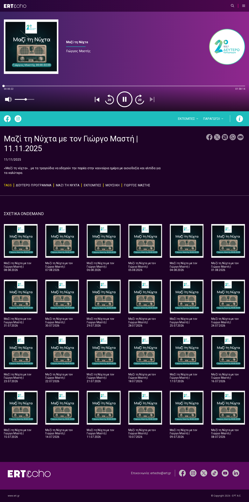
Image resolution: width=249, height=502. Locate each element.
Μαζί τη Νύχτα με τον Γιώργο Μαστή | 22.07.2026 (59, 378)
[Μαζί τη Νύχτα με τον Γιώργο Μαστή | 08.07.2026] (228, 407)
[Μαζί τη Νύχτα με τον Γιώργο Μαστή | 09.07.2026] (186, 407)
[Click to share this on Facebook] (209, 137)
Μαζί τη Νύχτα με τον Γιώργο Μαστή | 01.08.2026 (225, 267)
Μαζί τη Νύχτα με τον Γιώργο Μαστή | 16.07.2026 (225, 378)
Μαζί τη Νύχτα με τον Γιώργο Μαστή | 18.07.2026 (142, 378)
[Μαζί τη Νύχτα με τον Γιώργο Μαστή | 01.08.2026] (228, 241)
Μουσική (112, 185)
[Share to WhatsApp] (233, 137)
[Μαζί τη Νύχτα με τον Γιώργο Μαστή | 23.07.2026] (21, 352)
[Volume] (8, 99)
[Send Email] (240, 137)
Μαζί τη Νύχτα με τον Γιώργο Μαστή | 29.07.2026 (100, 322)
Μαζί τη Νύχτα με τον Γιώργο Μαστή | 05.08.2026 (142, 267)
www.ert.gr (13, 495)
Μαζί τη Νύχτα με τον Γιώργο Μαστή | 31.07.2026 (17, 322)
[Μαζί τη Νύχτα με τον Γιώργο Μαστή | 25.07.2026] (186, 296)
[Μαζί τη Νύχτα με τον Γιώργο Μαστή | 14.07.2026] (62, 407)
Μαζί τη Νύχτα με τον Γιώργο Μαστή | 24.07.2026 (225, 322)
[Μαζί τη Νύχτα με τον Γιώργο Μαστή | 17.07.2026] (186, 352)
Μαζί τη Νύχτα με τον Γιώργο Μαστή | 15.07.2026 (17, 433)
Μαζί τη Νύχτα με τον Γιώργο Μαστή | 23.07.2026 (17, 378)
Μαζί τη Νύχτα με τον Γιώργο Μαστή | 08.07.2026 (225, 433)
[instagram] (193, 473)
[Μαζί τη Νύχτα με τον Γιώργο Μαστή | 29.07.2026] (103, 296)
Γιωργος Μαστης (137, 185)
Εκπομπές (92, 185)
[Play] (125, 99)
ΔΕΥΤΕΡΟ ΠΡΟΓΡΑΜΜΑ (34, 185)
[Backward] (109, 99)
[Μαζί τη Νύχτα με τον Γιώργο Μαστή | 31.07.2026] (21, 296)
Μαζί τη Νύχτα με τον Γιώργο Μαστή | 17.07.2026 (183, 378)
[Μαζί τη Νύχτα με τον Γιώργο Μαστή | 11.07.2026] (103, 407)
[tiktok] (214, 473)
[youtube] (225, 473)
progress (10, 88)
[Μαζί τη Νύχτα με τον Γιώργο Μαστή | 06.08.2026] (103, 241)
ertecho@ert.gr (160, 473)
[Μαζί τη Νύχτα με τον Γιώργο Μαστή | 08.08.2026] (21, 241)
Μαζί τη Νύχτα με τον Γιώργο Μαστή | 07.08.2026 (59, 267)
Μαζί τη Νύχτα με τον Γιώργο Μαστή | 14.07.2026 (59, 433)
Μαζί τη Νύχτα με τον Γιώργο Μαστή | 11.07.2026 (100, 433)
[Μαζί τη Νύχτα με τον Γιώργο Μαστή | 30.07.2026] (62, 296)
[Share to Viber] (225, 137)
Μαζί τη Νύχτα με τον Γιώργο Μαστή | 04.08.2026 (183, 267)
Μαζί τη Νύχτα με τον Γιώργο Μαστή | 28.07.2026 (142, 322)
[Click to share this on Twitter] (217, 137)
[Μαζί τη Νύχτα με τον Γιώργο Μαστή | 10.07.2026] (145, 407)
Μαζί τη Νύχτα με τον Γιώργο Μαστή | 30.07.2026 (59, 322)
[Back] (97, 99)
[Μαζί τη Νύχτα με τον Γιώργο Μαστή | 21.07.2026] (103, 352)
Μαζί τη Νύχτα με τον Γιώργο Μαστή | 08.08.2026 (17, 267)
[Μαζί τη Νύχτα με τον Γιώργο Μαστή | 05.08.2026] (145, 241)
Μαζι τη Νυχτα (68, 185)
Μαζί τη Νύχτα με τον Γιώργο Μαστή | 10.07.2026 (142, 433)
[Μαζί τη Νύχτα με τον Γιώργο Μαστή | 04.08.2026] (186, 241)
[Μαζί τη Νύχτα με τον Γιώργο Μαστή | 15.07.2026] (21, 407)
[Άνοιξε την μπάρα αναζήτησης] (232, 5)
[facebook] (182, 473)
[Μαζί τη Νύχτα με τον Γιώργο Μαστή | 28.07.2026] (145, 296)
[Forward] (139, 99)
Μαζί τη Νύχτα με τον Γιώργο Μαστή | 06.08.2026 (100, 267)
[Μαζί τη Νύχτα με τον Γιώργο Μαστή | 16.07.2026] (228, 352)
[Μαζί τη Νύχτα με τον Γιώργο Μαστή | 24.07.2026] (228, 296)
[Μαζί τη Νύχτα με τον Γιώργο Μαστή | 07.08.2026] (62, 241)
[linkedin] (235, 473)
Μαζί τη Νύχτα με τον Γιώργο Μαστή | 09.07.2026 (183, 433)
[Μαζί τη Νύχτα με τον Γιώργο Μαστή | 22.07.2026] (62, 352)
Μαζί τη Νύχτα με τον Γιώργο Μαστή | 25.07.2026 (183, 322)
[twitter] (203, 473)
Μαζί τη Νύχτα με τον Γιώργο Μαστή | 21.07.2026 (100, 378)
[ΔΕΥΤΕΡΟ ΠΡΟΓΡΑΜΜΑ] (225, 47)
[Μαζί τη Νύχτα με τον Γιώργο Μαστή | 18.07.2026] (145, 352)
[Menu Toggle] (243, 6)
